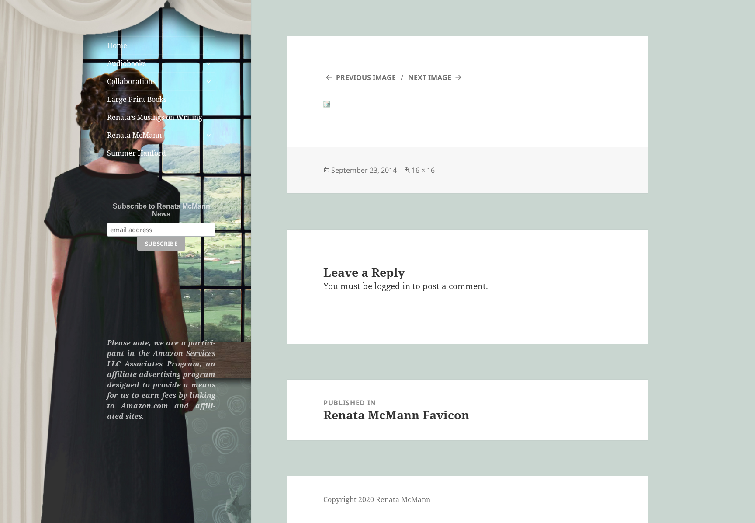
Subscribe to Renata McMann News (161, 210)
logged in (392, 286)
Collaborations (131, 81)
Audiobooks (126, 63)
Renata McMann (134, 135)
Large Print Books (136, 99)
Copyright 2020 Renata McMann (376, 499)
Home (117, 45)
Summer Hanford (136, 153)
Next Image (429, 77)
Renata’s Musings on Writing (154, 117)
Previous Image (366, 77)
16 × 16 (423, 170)
